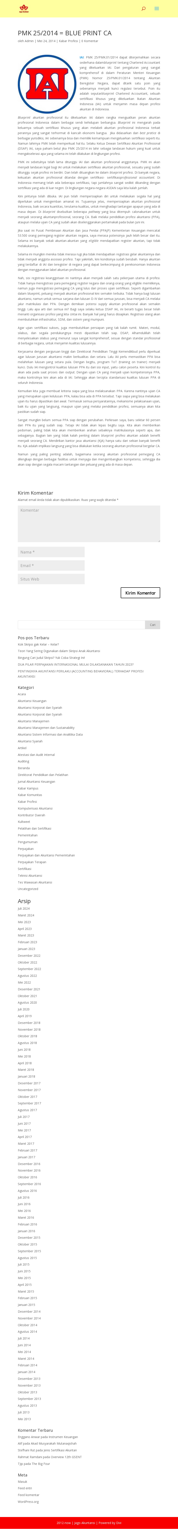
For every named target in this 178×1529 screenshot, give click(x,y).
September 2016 (29, 1184)
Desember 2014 (29, 1311)
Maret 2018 (26, 1070)
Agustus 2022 (27, 976)
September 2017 (29, 1103)
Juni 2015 (24, 1271)
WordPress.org (28, 1502)
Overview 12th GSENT (66, 1457)
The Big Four (41, 1464)
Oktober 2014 (27, 1325)
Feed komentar (28, 1495)
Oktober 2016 (27, 1177)
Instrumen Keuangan (63, 1437)
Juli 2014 (24, 1338)
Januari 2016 (26, 1231)
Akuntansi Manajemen (33, 721)
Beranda (24, 768)
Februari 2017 (27, 1150)
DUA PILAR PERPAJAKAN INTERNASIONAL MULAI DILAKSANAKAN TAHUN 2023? (76, 664)
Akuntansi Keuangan (32, 701)
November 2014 (29, 1318)
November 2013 (29, 1385)
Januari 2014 (26, 1372)
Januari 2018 (26, 1076)
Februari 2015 (27, 1298)
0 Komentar (89, 41)
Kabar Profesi (68, 41)
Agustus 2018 (27, 1043)
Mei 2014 (24, 1352)
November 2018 (29, 1029)
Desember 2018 (29, 1023)
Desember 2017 (29, 1083)
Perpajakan (26, 849)
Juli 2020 (24, 1009)
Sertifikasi (24, 869)
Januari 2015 (26, 1305)
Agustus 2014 (27, 1331)
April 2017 (25, 1137)
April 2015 (25, 1285)
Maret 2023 (26, 935)
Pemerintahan (28, 835)
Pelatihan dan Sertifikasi (34, 828)
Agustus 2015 (27, 1258)
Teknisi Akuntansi (30, 875)
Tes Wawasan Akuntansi (35, 882)
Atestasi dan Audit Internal (36, 755)
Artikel (22, 748)
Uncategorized (28, 889)
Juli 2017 (24, 1117)
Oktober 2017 (27, 1097)
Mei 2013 (24, 1419)
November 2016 (29, 1170)
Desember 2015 (29, 1237)
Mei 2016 (24, 1211)
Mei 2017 (24, 1130)
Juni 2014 (24, 1345)
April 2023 (25, 929)
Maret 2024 (26, 915)
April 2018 (25, 1063)
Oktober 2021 (27, 996)
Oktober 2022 (27, 962)
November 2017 (29, 1090)
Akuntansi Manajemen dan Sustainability (46, 728)
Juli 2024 (24, 908)
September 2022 (29, 969)
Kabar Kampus (28, 788)
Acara (22, 694)
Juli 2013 (24, 1412)
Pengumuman (28, 842)
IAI (82, 57)
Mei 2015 (24, 1278)
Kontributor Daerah (31, 815)
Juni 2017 (24, 1123)
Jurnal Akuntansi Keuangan (36, 781)
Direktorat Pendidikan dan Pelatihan (43, 775)
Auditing (23, 761)
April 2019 (25, 1016)
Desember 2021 (29, 989)
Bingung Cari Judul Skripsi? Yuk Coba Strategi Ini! (51, 658)
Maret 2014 (26, 1358)
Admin (29, 41)
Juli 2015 (24, 1264)
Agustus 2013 (27, 1405)
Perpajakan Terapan (32, 862)
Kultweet (24, 822)
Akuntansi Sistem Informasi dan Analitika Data (50, 734)
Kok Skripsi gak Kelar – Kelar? (38, 644)
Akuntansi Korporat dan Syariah (40, 708)
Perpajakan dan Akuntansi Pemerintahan (46, 855)
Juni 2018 (24, 1049)
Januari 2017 (26, 1157)
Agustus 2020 (27, 1002)
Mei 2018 (24, 1056)
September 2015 (29, 1251)
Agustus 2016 (27, 1191)
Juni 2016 (24, 1204)
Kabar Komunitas (30, 795)
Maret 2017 (26, 1143)
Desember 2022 (29, 955)
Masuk (22, 1481)
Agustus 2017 (27, 1110)
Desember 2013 (29, 1379)
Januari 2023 (26, 949)
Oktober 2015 (27, 1244)
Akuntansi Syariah (30, 741)
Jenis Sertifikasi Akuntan (60, 1450)
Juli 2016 (24, 1197)
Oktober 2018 (27, 1036)
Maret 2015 (26, 1291)
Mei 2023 (24, 922)
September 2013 (29, 1399)
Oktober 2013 (27, 1392)
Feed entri (25, 1488)
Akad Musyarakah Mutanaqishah (54, 1443)
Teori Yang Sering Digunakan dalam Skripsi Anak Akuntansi (59, 651)
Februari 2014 (27, 1365)
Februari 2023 (27, 942)
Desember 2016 (29, 1164)
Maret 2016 (26, 1217)
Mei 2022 (24, 982)
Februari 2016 (27, 1224)
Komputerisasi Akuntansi (35, 808)
